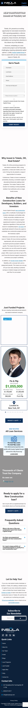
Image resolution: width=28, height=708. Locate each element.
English (24, 3)
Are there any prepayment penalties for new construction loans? (12, 539)
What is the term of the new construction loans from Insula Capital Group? (12, 530)
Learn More (14, 454)
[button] (2, 3)
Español (24, 5)
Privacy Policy (14, 700)
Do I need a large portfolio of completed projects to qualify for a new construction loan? (13, 547)
